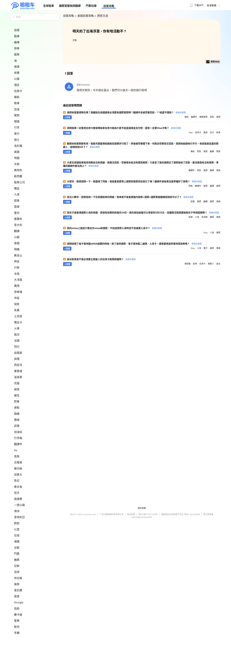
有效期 (204, 217)
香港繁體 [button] (211, 5)
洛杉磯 (18, 145)
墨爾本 (18, 219)
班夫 (16, 492)
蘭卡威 (18, 614)
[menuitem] (196, 4)
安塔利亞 (19, 517)
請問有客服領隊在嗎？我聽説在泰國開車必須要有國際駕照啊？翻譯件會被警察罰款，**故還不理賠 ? (126, 112)
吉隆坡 (18, 462)
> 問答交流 (101, 15)
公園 (16, 237)
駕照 (16, 115)
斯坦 (16, 626)
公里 (16, 529)
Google (18, 602)
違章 (16, 596)
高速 (16, 66)
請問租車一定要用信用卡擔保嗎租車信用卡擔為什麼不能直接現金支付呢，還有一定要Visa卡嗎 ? (124, 127)
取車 (16, 103)
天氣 (16, 164)
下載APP (198, 5)
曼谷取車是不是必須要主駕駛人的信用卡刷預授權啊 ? (101, 259)
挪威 (16, 419)
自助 (16, 608)
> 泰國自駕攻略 (85, 15)
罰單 (16, 401)
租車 (16, 36)
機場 (16, 42)
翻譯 (16, 231)
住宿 (16, 535)
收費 (16, 72)
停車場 (18, 292)
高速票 (18, 499)
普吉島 (18, 486)
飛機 (16, 249)
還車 (16, 54)
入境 (16, 194)
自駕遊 (18, 352)
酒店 (16, 85)
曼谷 (16, 212)
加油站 (18, 432)
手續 (16, 633)
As (15, 450)
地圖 (16, 158)
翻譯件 (18, 444)
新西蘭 (18, 176)
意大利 (18, 225)
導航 (16, 97)
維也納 (18, 468)
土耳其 (18, 316)
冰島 (16, 273)
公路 (16, 78)
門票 (16, 553)
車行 (16, 133)
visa (191, 132)
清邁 (16, 541)
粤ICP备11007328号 (148, 514)
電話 (16, 188)
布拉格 (18, 578)
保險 (16, 304)
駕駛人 (211, 263)
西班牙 (18, 365)
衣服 (16, 383)
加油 (16, 109)
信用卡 (18, 91)
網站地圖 (142, 508)
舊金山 (18, 255)
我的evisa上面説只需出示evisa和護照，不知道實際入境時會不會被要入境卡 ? (114, 228)
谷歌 (16, 547)
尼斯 (16, 566)
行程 (16, 267)
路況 (16, 334)
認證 (16, 426)
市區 (16, 298)
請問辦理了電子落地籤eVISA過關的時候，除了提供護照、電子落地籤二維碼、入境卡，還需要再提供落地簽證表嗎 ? (134, 243)
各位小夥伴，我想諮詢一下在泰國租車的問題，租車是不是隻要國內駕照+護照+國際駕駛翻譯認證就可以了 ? (130, 196)
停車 (16, 48)
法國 (16, 340)
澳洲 (16, 511)
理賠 (186, 117)
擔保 (205, 132)
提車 (16, 200)
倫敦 (16, 584)
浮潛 (75, 40)
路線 (16, 413)
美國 (16, 152)
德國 (16, 121)
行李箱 (18, 438)
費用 (16, 285)
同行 (16, 346)
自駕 (16, 30)
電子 (205, 248)
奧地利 (18, 170)
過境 (16, 389)
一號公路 (19, 505)
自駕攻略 (108, 6)
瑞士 (16, 139)
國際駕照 (203, 117)
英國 (16, 359)
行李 (16, 127)
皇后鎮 (18, 590)
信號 (16, 572)
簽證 (16, 206)
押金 (16, 261)
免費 (16, 310)
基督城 (18, 371)
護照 (218, 186)
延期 (191, 217)
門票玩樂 (91, 5)
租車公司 (19, 182)
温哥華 (18, 377)
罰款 (16, 523)
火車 (16, 328)
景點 (16, 407)
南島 (16, 456)
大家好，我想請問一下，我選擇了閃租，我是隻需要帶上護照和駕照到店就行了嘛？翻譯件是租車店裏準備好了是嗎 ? (134, 181)
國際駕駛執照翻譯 (70, 5)
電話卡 (18, 322)
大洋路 (18, 279)
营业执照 (131, 514)
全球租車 (48, 5)
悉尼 (16, 480)
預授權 (187, 263)
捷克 (16, 395)
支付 (212, 132)
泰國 (16, 243)
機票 (16, 559)
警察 (16, 620)
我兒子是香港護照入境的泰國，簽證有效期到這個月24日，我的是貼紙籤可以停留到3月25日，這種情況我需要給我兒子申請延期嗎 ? (143, 212)
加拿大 (18, 474)
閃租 (191, 186)
